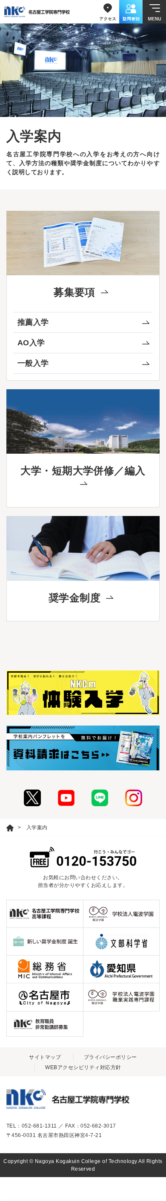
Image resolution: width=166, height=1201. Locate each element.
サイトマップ (45, 1057)
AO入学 (31, 342)
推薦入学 (33, 322)
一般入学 (33, 363)
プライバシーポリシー (110, 1057)
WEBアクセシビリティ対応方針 (83, 1067)
